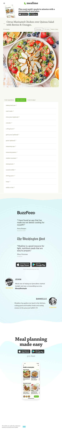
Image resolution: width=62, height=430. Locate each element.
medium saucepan (11, 158)
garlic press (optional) (12, 135)
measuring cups (10, 146)
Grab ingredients (9, 100)
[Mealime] (31, 3)
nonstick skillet (10, 170)
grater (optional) (10, 140)
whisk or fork (9, 187)
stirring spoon (10, 176)
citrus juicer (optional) (12, 117)
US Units (46, 29)
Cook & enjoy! (31, 100)
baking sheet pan (10, 105)
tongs (7, 181)
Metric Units (54, 29)
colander (8, 123)
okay (24, 426)
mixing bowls (9, 164)
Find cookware (21, 100)
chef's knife (9, 111)
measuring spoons (11, 152)
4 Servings (38, 29)
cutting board (9, 129)
